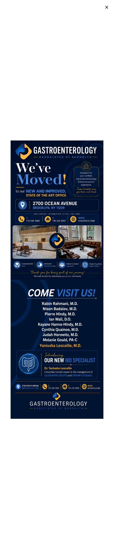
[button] (107, 7)
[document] (57, 279)
